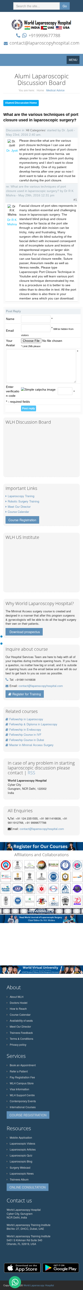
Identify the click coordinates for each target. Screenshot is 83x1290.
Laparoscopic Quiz (21, 1155)
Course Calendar (18, 512)
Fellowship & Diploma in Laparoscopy (33, 724)
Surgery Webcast (20, 1167)
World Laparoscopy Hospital (38, 1285)
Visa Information (19, 1089)
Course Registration (22, 520)
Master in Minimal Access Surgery (31, 745)
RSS (31, 773)
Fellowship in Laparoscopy (26, 719)
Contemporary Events (23, 1101)
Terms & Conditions (21, 1038)
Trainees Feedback (21, 1032)
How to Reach (18, 1008)
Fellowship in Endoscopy (25, 729)
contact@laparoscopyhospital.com (44, 43)
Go (65, 6)
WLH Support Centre (22, 1095)
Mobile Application (21, 1137)
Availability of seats (21, 1020)
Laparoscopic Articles (23, 1149)
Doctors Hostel (18, 1002)
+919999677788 (44, 35)
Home (40, 90)
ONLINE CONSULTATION (28, 1187)
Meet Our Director (19, 506)
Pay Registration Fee (22, 1077)
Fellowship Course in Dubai (26, 740)
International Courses (23, 1107)
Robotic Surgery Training (23, 501)
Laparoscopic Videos (22, 1143)
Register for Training (26, 694)
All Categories (35, 130)
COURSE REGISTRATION (28, 1115)
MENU (74, 60)
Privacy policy (18, 1044)
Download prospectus (25, 632)
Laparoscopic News (22, 1173)
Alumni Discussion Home (21, 102)
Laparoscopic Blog (21, 1161)
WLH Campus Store (22, 1083)
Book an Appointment (23, 1065)
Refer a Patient (19, 1071)
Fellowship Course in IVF (25, 734)
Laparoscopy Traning (21, 496)
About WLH (16, 997)
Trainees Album (19, 1179)
